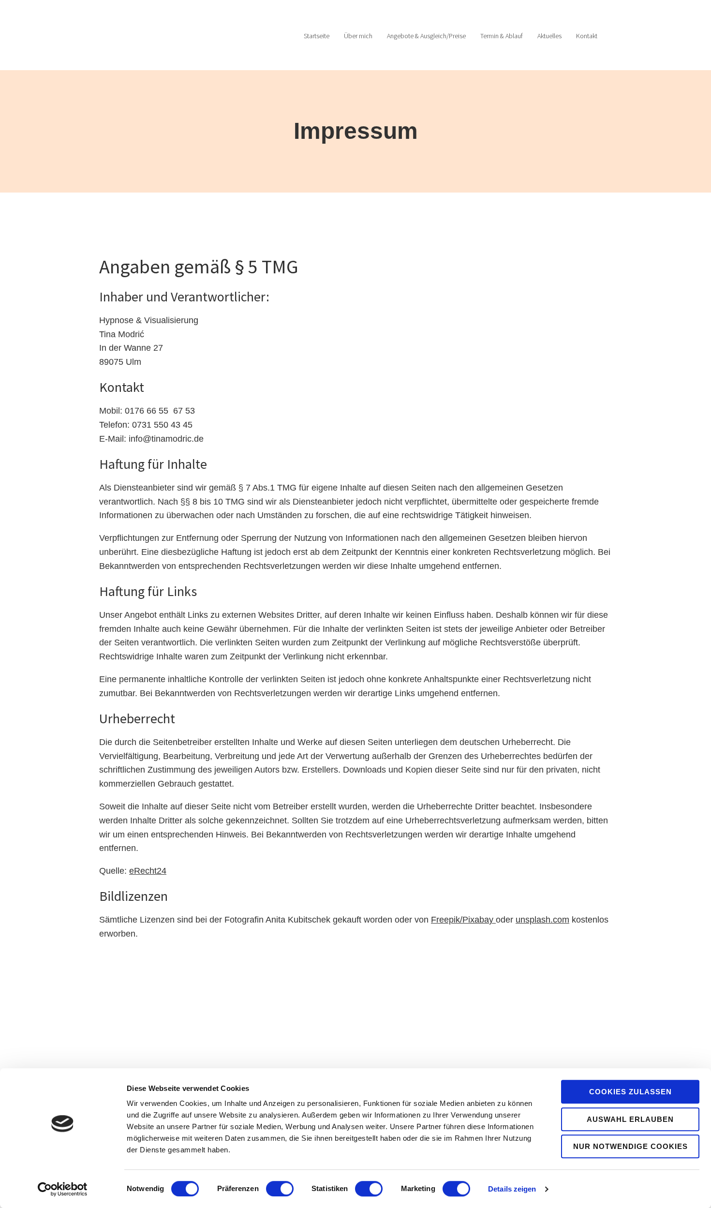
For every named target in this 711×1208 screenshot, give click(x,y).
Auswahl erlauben (630, 1119)
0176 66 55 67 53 (160, 411)
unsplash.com (542, 920)
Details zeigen (512, 1189)
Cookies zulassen (630, 1092)
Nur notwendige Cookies (630, 1146)
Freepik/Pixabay (462, 920)
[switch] (280, 1188)
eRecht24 (147, 871)
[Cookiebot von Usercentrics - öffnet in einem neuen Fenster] (62, 1189)
